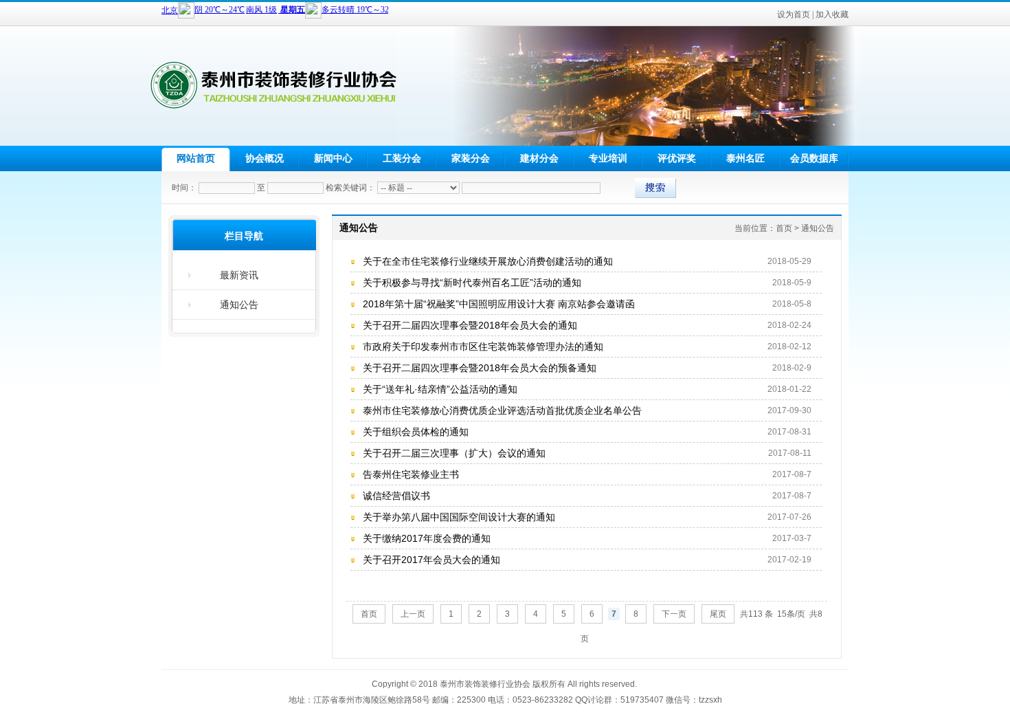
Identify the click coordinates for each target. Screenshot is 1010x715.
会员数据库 (814, 158)
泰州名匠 (745, 158)
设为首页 (793, 14)
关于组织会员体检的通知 (416, 431)
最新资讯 (239, 275)
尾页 (718, 614)
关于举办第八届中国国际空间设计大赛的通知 (459, 517)
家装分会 (470, 158)
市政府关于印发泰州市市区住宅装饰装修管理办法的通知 (483, 346)
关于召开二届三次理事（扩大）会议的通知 (454, 453)
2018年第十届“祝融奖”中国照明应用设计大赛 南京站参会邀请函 (499, 303)
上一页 (413, 614)
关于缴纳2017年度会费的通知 (427, 538)
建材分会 (539, 158)
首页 (369, 614)
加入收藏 (832, 14)
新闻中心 (333, 158)
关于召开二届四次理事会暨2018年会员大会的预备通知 (479, 367)
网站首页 (196, 158)
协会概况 (264, 158)
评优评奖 (677, 158)
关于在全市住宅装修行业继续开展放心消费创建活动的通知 (488, 261)
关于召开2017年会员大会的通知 (431, 559)
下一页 (674, 614)
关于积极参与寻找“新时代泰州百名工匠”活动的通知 (472, 282)
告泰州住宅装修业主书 (411, 474)
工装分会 (402, 158)
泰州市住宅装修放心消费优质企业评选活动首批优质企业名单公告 (502, 410)
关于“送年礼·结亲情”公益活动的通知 (440, 389)
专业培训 (608, 158)
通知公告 (239, 304)
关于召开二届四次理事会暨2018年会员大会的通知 (470, 325)
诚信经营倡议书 (396, 495)
